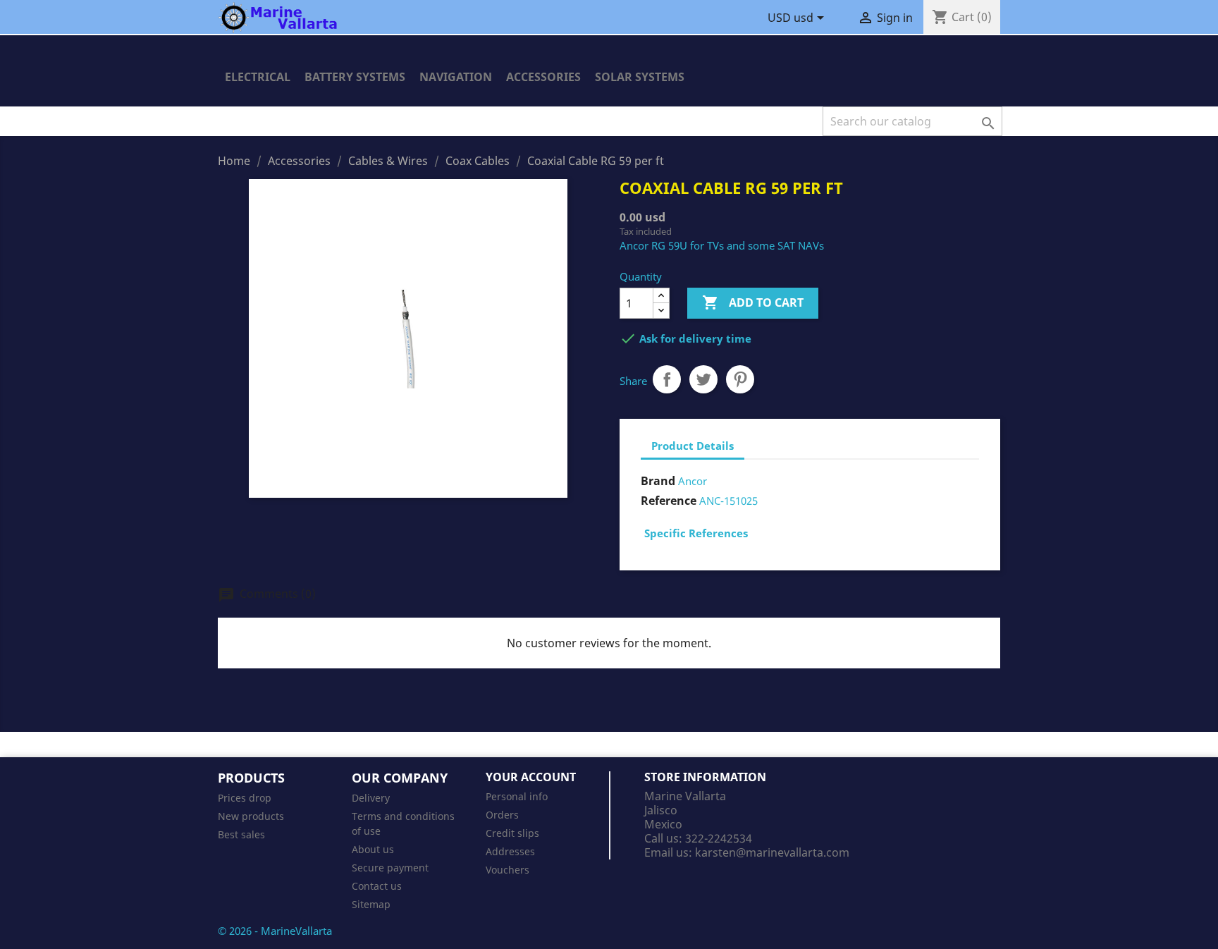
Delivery (371, 797)
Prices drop (244, 797)
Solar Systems (639, 77)
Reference (668, 501)
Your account (531, 777)
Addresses (510, 851)
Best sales (241, 834)
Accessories (543, 77)
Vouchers (507, 869)
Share (667, 379)
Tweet (703, 379)
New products (251, 816)
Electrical (257, 77)
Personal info (517, 796)
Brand (658, 481)
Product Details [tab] (692, 446)
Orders (502, 814)
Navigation (455, 77)
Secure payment (390, 867)
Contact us (377, 886)
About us (373, 849)
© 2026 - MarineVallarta (275, 931)
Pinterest (740, 379)
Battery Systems (354, 77)
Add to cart (753, 302)
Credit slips (512, 833)
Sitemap (371, 904)
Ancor (692, 481)
